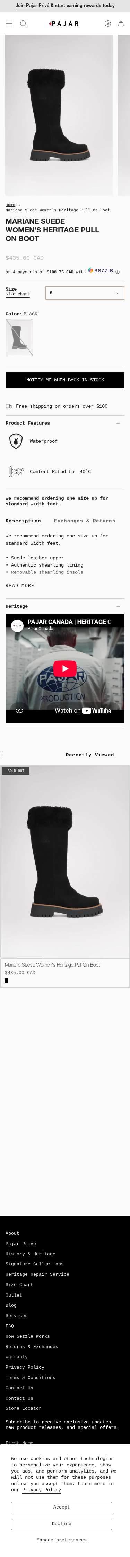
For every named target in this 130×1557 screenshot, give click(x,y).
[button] (65, 274)
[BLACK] (6, 980)
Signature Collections (35, 1264)
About (12, 1233)
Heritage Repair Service (37, 1274)
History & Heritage (30, 1254)
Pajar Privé (21, 1244)
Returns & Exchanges (32, 1347)
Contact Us (19, 1388)
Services (17, 1316)
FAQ (10, 1326)
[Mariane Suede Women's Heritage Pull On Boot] (65, 862)
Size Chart (19, 1285)
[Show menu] (9, 24)
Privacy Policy (41, 1490)
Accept (61, 1507)
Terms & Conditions (30, 1378)
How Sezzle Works (28, 1336)
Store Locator (24, 1408)
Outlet (14, 1295)
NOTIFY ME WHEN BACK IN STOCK (65, 380)
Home (10, 205)
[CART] (121, 24)
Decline (61, 1524)
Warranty (17, 1357)
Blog (11, 1305)
